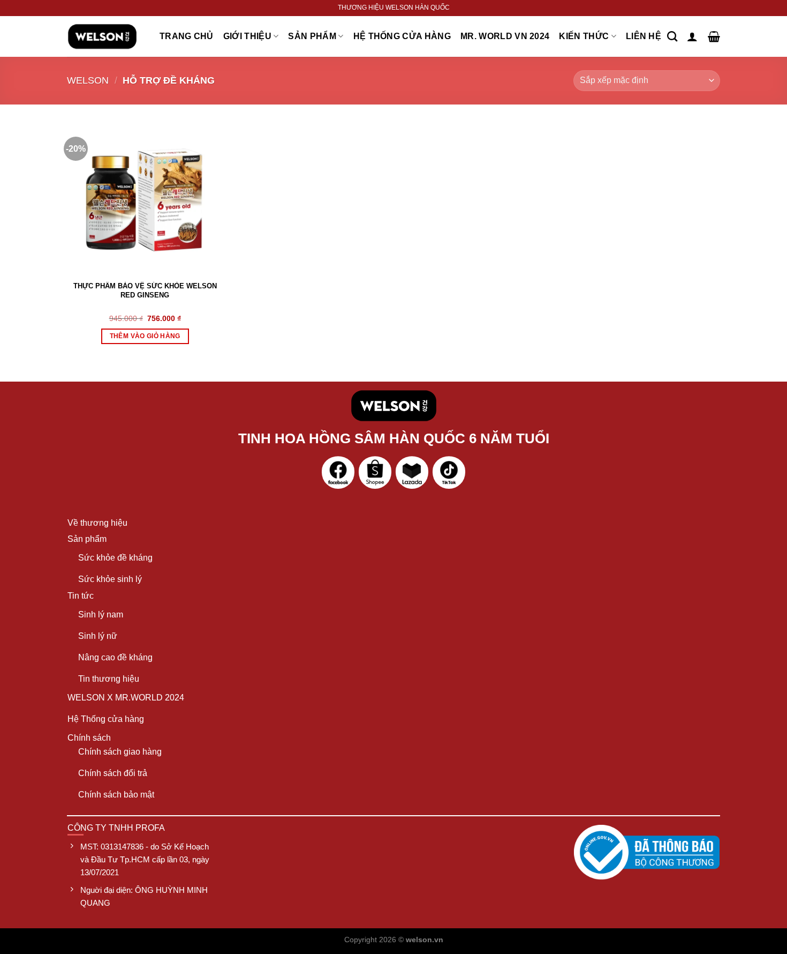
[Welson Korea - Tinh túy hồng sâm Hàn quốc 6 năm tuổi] (102, 36)
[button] (145, 336)
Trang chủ (187, 36)
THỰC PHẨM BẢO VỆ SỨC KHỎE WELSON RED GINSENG (145, 290)
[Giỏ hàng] (714, 36)
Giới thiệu (247, 36)
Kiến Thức (584, 36)
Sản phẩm (312, 36)
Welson (88, 80)
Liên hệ (643, 36)
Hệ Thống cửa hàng (402, 36)
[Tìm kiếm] (672, 36)
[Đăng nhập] (692, 36)
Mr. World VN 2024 (504, 36)
